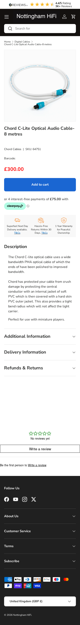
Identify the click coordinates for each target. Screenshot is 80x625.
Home (7, 41)
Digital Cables (22, 41)
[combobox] (40, 28)
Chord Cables (12, 149)
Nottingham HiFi (22, 615)
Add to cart (40, 184)
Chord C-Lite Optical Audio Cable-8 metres (28, 44)
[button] (73, 16)
